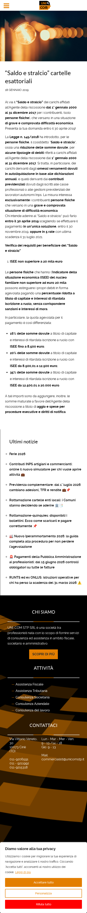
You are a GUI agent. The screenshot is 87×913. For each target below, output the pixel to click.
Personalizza (43, 893)
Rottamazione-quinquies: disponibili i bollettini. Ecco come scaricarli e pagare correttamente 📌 (40, 521)
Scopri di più (43, 654)
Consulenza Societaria (33, 697)
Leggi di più (23, 872)
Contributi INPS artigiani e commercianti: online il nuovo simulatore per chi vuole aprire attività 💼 (45, 469)
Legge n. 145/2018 (24, 137)
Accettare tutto (44, 882)
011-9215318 (19, 767)
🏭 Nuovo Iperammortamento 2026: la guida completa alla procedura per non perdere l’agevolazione (43, 541)
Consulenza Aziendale (32, 704)
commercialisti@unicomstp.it (62, 759)
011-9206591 (19, 759)
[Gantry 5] (43, 5)
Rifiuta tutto (43, 904)
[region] (43, 877)
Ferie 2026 (17, 454)
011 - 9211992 (19, 763)
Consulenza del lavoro (33, 710)
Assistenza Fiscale (29, 684)
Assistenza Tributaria (31, 691)
